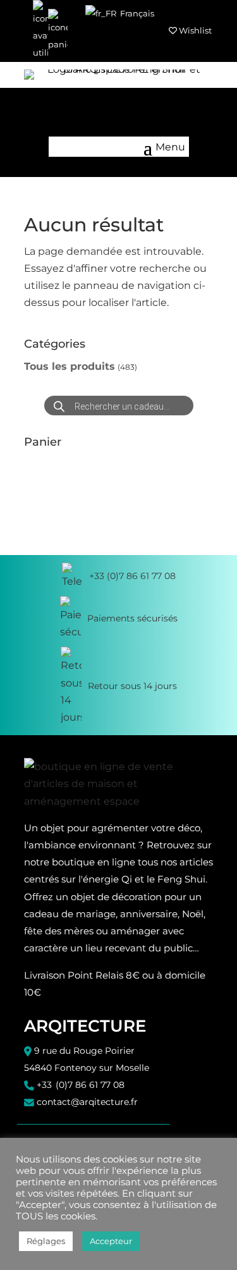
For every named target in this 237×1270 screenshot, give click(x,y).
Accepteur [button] (111, 1241)
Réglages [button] (46, 1241)
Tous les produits (69, 366)
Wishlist (194, 30)
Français (136, 13)
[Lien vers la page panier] (58, 31)
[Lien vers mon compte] (40, 31)
